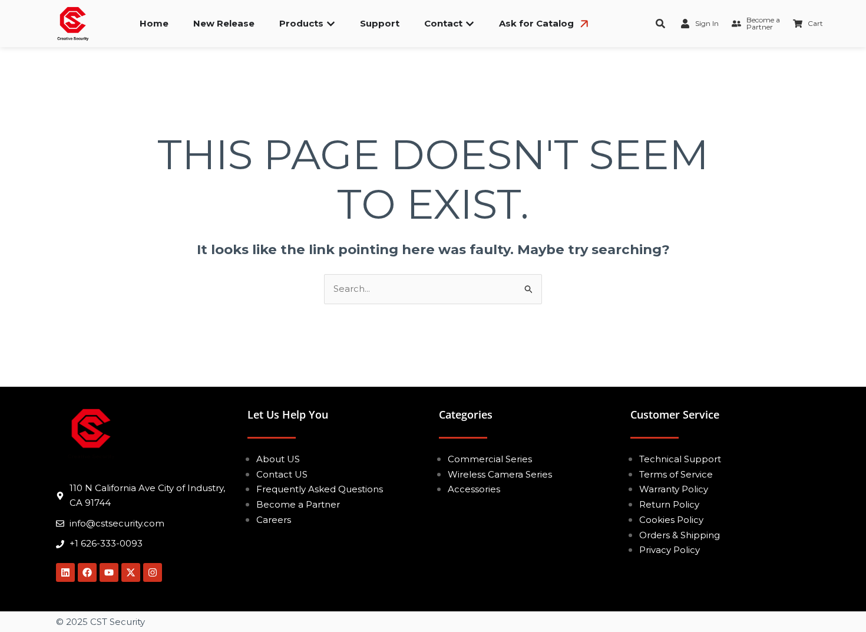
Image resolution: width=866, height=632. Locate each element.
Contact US (282, 474)
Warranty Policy (673, 489)
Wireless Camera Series (500, 474)
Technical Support (680, 459)
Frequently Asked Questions (319, 489)
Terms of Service (676, 474)
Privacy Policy (669, 549)
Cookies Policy (671, 519)
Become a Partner (298, 504)
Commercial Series (490, 459)
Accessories (474, 489)
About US (278, 459)
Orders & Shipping (679, 535)
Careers (273, 519)
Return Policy (669, 504)
